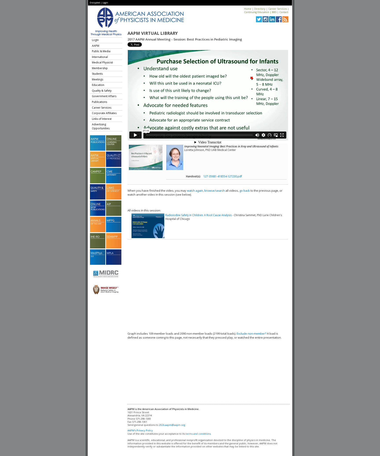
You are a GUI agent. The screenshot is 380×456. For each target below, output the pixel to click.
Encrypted (95, 2)
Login (105, 2)
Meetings (97, 79)
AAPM (95, 46)
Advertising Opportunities (101, 126)
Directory (259, 8)
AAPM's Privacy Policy (140, 430)
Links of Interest (101, 119)
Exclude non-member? (251, 334)
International (100, 57)
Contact (283, 12)
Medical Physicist (102, 62)
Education (98, 85)
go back (244, 191)
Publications (99, 102)
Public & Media (101, 51)
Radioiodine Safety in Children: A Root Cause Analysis (198, 215)
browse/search (214, 191)
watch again (195, 191)
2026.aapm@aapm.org (172, 424)
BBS (274, 12)
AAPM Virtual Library (153, 33)
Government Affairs (104, 96)
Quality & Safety (101, 91)
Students (97, 74)
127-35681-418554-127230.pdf (222, 176)
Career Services (277, 8)
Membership (100, 68)
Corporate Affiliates (104, 113)
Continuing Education (256, 12)
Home (247, 8)
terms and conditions (198, 433)
